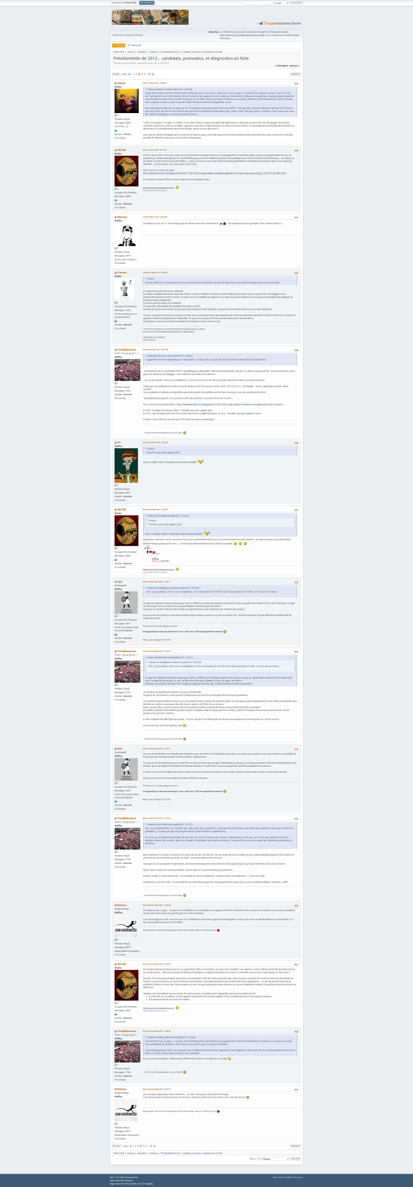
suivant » (295, 65)
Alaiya (121, 83)
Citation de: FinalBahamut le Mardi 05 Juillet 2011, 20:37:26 (173, 588)
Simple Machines (131, 1177)
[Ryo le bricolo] (116, 634)
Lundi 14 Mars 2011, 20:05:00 (155, 217)
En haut (116, 1146)
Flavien (122, 272)
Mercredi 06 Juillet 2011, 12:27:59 (157, 964)
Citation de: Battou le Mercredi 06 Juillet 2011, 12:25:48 (171, 1037)
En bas (116, 74)
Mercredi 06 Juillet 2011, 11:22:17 (157, 581)
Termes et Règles (285, 1177)
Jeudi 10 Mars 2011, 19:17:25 (154, 150)
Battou (121, 905)
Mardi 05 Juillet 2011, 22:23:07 (155, 509)
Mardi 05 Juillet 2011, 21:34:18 (155, 442)
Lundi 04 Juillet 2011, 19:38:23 (155, 272)
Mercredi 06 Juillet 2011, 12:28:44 (157, 1031)
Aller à (253, 1158)
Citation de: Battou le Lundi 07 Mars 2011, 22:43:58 (169, 89)
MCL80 (121, 150)
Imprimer (295, 74)
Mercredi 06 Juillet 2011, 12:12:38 (157, 651)
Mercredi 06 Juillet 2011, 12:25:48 (157, 905)
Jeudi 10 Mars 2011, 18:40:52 (154, 83)
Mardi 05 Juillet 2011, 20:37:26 (155, 349)
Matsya (122, 217)
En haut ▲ (299, 1177)
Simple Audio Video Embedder (121, 1181)
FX (119, 442)
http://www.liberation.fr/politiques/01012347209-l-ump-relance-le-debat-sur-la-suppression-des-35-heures (230, 404)
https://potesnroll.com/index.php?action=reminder (242, 35)
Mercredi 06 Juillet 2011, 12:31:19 (157, 1089)
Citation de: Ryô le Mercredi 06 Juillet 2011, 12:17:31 (170, 824)
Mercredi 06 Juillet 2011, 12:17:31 (157, 748)
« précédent (281, 65)
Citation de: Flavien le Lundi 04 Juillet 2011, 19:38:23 (170, 355)
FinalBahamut (126, 349)
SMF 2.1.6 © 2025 (117, 1177)
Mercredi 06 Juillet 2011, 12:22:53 (157, 818)
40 (149, 74)
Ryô (119, 581)
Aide (275, 1177)
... (147, 74)
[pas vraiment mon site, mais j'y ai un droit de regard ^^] (116, 320)
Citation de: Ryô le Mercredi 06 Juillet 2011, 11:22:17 (170, 657)
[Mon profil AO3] (116, 130)
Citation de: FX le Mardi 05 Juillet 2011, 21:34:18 (168, 515)
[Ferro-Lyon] (116, 200)
